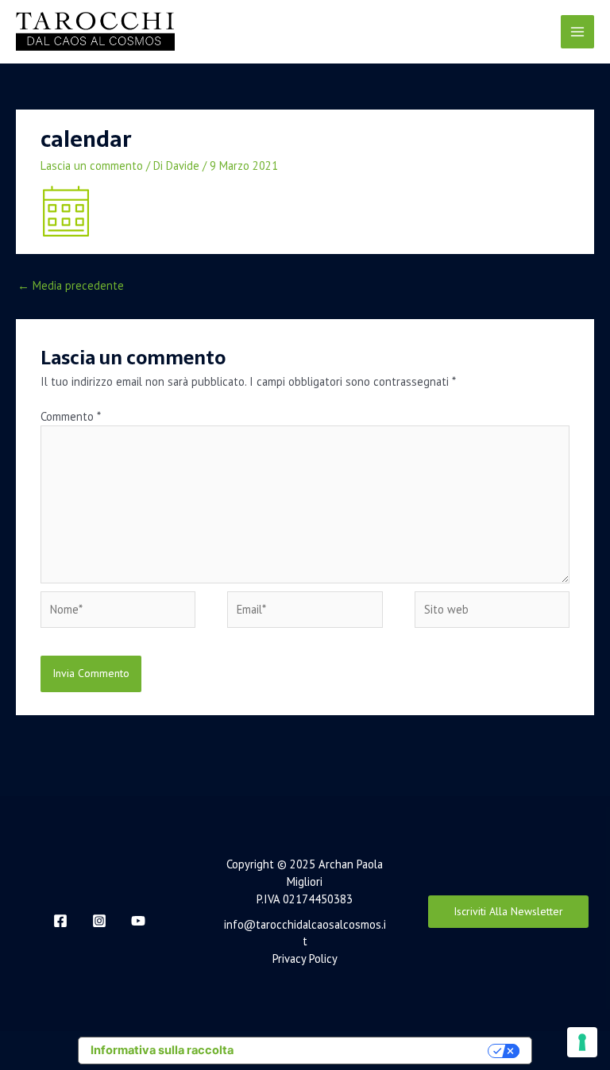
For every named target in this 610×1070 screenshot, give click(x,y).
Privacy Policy (305, 958)
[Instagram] (99, 921)
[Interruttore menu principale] (577, 31)
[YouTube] (138, 921)
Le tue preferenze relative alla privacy (368, 1050)
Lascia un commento (92, 165)
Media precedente (70, 285)
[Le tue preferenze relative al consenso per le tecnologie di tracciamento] (582, 1042)
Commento (70, 416)
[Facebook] (60, 921)
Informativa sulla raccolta (162, 1050)
